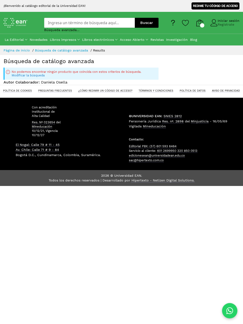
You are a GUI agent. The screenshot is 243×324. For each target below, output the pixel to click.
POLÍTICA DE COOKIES (17, 90)
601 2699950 (166, 151)
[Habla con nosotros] (229, 310)
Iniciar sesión (228, 21)
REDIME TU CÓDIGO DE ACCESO (215, 6)
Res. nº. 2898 (173, 121)
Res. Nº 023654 (43, 122)
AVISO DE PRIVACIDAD (226, 90)
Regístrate (226, 24)
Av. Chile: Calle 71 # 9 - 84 (37, 150)
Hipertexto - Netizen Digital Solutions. (163, 180)
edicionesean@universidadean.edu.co (157, 155)
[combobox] (89, 23)
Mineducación (42, 126)
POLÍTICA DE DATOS (193, 90)
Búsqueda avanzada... (61, 30)
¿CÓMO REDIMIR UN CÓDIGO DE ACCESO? (105, 90)
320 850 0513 (187, 151)
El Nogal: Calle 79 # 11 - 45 (38, 145)
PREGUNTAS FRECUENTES (55, 90)
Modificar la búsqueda (28, 75)
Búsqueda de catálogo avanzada (62, 50)
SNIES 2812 (173, 116)
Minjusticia (200, 121)
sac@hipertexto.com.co (146, 160)
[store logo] (20, 22)
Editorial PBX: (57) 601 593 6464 (153, 146)
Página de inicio (17, 50)
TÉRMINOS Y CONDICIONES (156, 90)
